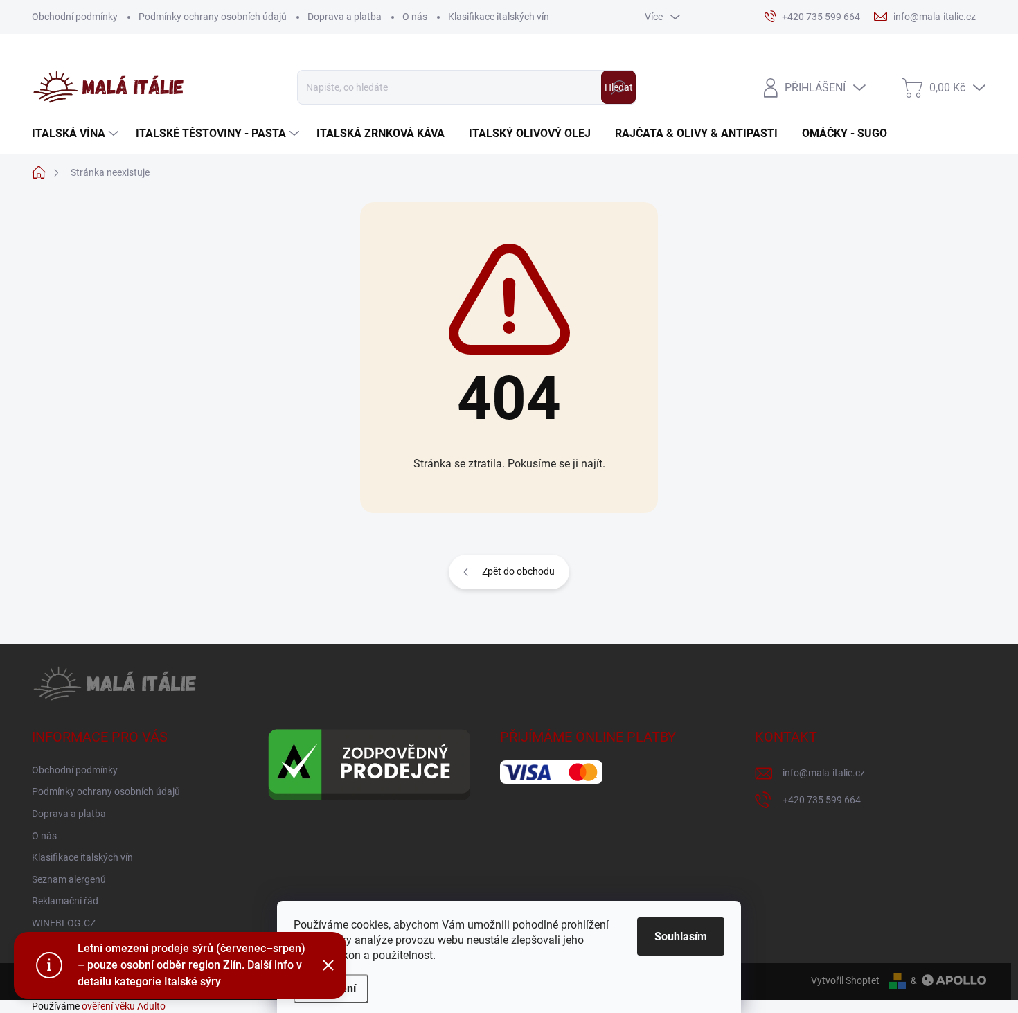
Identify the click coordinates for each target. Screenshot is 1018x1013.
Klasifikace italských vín (498, 16)
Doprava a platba (344, 16)
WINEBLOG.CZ (64, 923)
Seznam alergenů (69, 879)
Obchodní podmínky (75, 16)
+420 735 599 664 (822, 799)
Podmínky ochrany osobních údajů (213, 16)
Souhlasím (680, 936)
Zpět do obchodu (518, 571)
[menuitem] (77, 133)
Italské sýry (192, 981)
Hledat (619, 87)
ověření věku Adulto (124, 1006)
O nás (414, 16)
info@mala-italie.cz (824, 772)
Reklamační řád (65, 900)
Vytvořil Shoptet (845, 980)
